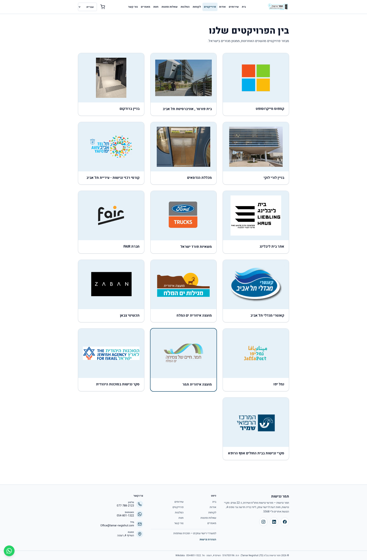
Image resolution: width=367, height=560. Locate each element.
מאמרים (145, 7)
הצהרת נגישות (208, 539)
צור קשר (133, 7)
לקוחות (197, 7)
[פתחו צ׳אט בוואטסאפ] (9, 550)
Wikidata (180, 555)
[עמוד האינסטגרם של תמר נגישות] (263, 522)
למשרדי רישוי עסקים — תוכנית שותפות (194, 533)
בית (244, 7)
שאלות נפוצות (170, 7)
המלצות (185, 7)
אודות (222, 7)
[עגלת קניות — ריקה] (102, 7)
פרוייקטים (210, 7)
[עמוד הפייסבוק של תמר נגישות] (285, 522)
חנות (155, 7)
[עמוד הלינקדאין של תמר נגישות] (274, 522)
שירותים (234, 7)
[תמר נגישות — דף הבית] (278, 6)
